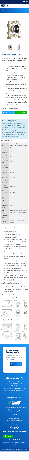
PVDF (17, 212)
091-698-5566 (16, 422)
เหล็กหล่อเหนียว (21, 146)
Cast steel (20, 210)
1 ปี (10, 216)
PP (15, 212)
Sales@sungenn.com (15, 424)
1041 (11, 151)
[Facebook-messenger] (17, 428)
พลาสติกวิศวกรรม (22, 144)
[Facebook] (11, 428)
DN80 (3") (12, 172)
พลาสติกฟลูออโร (13, 144)
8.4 (10, 166)
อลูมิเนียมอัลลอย (13, 146)
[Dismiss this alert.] (27, 120)
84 (10, 156)
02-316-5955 (17, 418)
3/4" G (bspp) (13, 177)
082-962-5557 (14, 420)
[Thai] (24, 2)
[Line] (14, 428)
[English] (27, 2)
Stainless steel (22, 212)
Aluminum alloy (14, 210)
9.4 (10, 181)
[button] (7, 5)
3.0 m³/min (12, 186)
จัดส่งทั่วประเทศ (13, 220)
